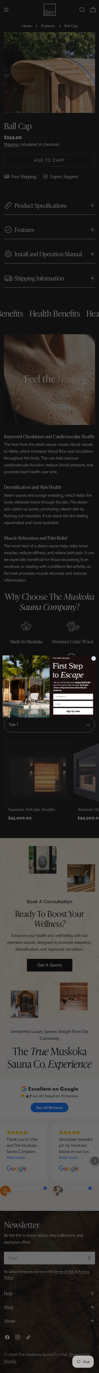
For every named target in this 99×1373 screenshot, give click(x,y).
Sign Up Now (73, 711)
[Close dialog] (93, 658)
